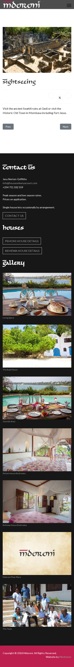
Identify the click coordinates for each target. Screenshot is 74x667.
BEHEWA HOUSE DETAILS (22, 250)
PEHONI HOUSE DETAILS (22, 241)
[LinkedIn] (68, 96)
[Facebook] (51, 96)
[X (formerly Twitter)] (60, 97)
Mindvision (65, 656)
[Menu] (69, 5)
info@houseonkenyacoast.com (20, 183)
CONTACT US (14, 215)
